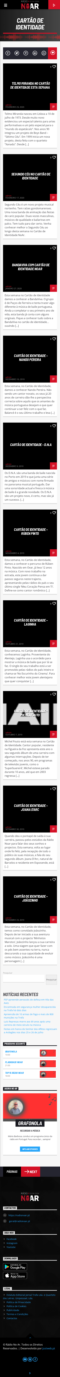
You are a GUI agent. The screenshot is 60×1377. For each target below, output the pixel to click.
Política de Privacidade (19, 1302)
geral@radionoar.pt (19, 1221)
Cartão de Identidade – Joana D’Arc (31, 807)
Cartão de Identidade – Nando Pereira (31, 357)
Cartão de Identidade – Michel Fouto (31, 713)
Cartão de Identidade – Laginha (31, 622)
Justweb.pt (48, 1348)
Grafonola (11, 1051)
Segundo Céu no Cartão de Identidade (30, 176)
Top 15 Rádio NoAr (14, 1072)
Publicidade (13, 1310)
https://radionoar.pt (19, 1215)
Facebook (11, 1238)
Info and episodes (30, 1149)
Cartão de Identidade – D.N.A (31, 444)
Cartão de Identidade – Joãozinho (31, 898)
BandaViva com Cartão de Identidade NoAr (31, 267)
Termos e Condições (17, 1314)
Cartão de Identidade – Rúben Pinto (31, 531)
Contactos (12, 1318)
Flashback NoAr (14, 1062)
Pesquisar (7, 972)
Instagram (12, 1243)
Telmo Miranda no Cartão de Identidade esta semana (30, 85)
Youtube (11, 1247)
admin (8, 104)
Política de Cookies (16, 1306)
